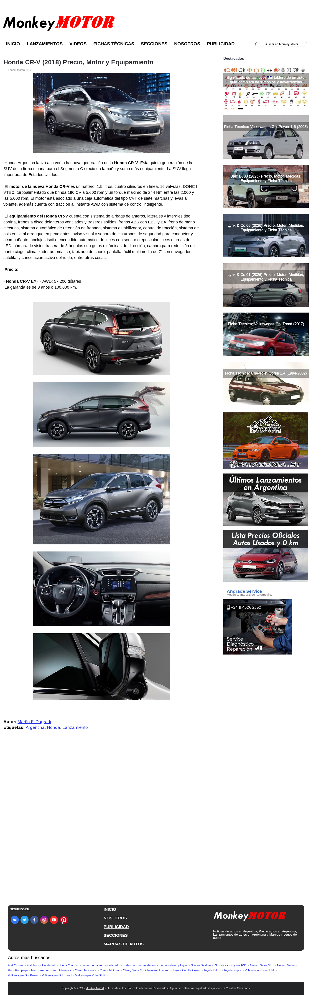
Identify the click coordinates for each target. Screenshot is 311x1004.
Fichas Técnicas (113, 43)
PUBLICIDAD (116, 926)
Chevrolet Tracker (157, 970)
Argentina (35, 727)
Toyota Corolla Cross (186, 970)
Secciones (154, 43)
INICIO (110, 909)
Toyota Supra (232, 970)
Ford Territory (40, 970)
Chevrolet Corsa (85, 970)
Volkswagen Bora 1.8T (259, 970)
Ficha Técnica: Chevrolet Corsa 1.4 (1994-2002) (266, 373)
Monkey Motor (94, 988)
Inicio (13, 43)
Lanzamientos (45, 43)
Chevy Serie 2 (132, 970)
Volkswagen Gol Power (23, 975)
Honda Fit (48, 965)
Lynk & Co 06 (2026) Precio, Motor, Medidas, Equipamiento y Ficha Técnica (266, 227)
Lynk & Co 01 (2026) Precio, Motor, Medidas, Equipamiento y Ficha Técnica (266, 276)
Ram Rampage (18, 970)
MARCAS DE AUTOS (124, 944)
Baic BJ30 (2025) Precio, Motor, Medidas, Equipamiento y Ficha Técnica (265, 178)
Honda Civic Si (68, 965)
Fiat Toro (32, 965)
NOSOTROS (115, 918)
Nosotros (187, 43)
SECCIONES (116, 935)
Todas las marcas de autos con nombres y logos (155, 965)
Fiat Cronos (15, 965)
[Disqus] (102, 825)
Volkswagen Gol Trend (56, 975)
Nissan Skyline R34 (233, 965)
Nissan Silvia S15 (261, 965)
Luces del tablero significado (100, 965)
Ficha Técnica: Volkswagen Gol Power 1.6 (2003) (266, 126)
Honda (53, 727)
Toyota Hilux (212, 970)
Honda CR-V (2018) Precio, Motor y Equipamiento (78, 62)
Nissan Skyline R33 (204, 965)
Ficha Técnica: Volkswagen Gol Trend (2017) (266, 324)
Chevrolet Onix (109, 970)
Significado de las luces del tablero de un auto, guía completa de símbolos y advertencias (266, 79)
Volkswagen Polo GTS (90, 975)
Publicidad (221, 43)
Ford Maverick (61, 970)
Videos (78, 43)
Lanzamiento (75, 727)
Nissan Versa (286, 965)
